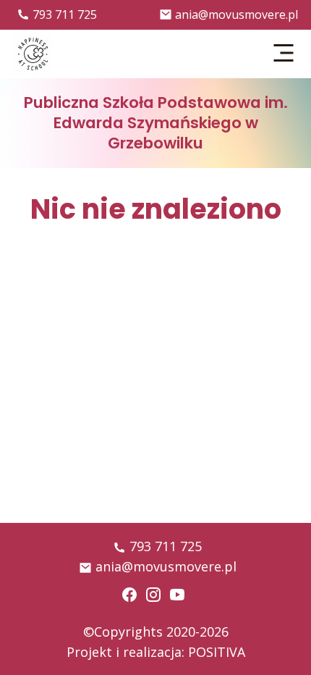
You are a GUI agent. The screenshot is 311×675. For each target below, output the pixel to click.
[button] (284, 53)
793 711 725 (65, 14)
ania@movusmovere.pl (236, 14)
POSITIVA (216, 652)
